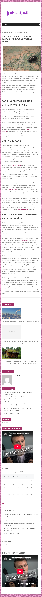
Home (4, 30)
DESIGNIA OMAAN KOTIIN (11, 413)
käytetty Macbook (12, 189)
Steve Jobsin (24, 240)
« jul (3, 503)
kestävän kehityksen (22, 209)
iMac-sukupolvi (16, 165)
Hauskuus (10, 30)
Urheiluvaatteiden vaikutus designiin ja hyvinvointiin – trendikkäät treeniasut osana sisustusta (16, 399)
